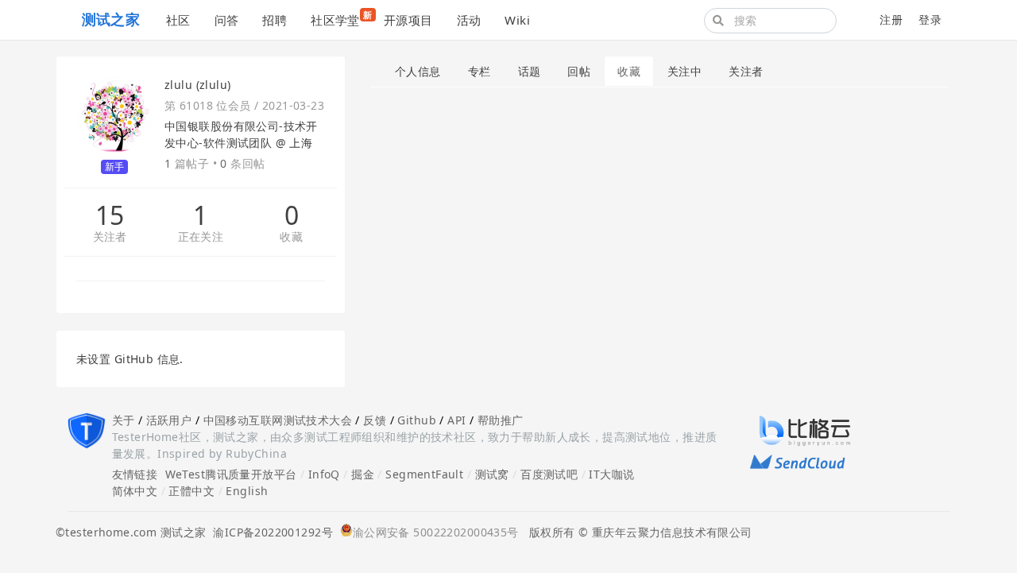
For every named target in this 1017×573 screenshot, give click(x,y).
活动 (469, 20)
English (247, 490)
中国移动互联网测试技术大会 (277, 420)
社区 (178, 20)
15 (110, 215)
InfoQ (324, 474)
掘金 (362, 474)
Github (416, 420)
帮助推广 (501, 420)
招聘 (274, 20)
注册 (891, 19)
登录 (930, 19)
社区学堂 (341, 18)
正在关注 (201, 237)
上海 (300, 142)
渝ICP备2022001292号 (269, 532)
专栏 (479, 71)
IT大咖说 (611, 474)
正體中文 (191, 490)
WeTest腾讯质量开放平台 (231, 474)
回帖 (578, 71)
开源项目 (408, 20)
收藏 (291, 237)
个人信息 (418, 71)
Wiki (517, 20)
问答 (227, 20)
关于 (123, 420)
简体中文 (135, 490)
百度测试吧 (549, 474)
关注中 (684, 71)
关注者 (110, 237)
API (456, 420)
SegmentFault (424, 474)
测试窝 (492, 474)
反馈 (374, 420)
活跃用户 (169, 420)
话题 (529, 71)
